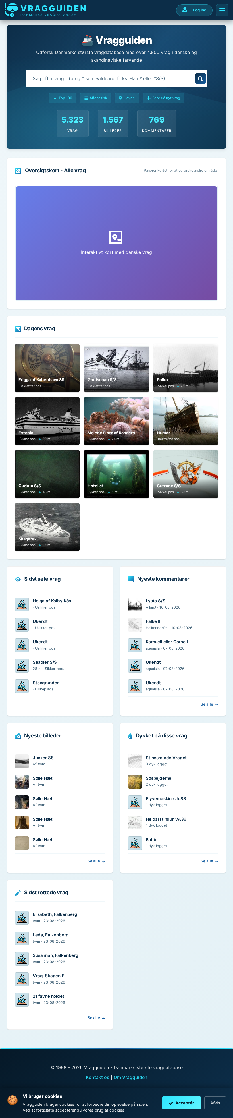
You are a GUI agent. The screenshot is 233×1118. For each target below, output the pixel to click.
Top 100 (65, 98)
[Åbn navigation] (222, 10)
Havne (129, 98)
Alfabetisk (98, 98)
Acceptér (184, 1102)
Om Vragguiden (130, 1077)
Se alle (207, 704)
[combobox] (116, 78)
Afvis (215, 1102)
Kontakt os (97, 1077)
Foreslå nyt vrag (166, 98)
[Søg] (200, 78)
